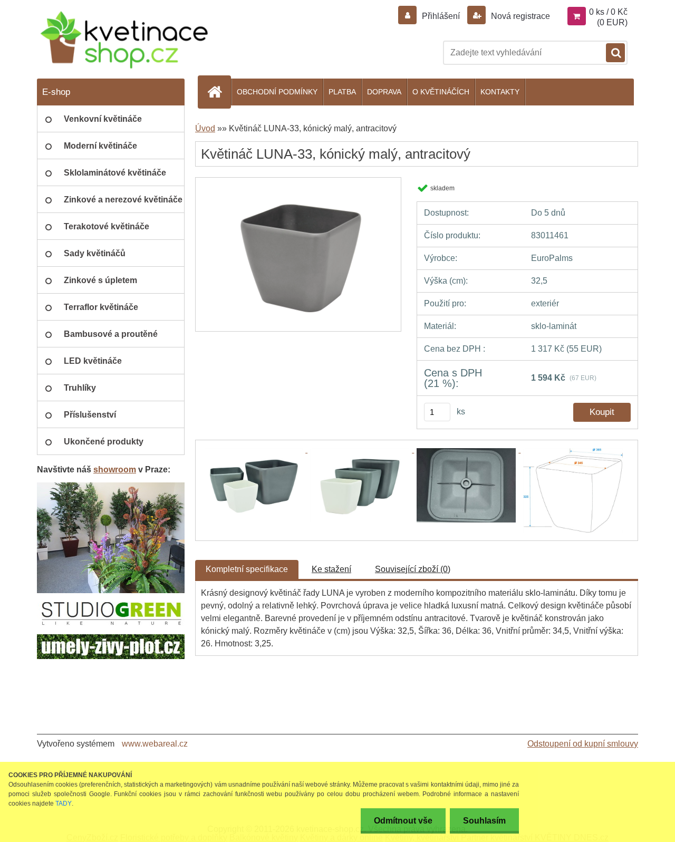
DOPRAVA (384, 92)
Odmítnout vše (403, 820)
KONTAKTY (499, 92)
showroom (114, 469)
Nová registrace (519, 16)
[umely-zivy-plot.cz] (111, 638)
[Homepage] (219, 92)
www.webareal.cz (155, 743)
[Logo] (124, 40)
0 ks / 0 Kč (608, 11)
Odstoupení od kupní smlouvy (582, 743)
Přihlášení (441, 16)
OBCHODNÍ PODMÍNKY (277, 92)
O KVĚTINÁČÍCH (440, 92)
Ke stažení (331, 569)
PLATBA (342, 92)
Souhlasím (484, 820)
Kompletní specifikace (247, 569)
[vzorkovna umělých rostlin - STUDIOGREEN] (111, 486)
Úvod (205, 128)
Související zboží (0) (412, 569)
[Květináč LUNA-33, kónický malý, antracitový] (298, 181)
